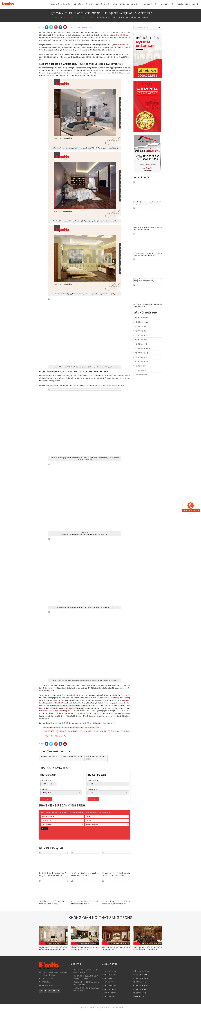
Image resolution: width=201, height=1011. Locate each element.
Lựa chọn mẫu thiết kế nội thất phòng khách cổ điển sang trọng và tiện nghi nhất (71, 728)
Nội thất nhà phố (140, 335)
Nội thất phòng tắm (139, 989)
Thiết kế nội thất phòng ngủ (85, 17)
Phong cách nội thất (129, 4)
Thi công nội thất (149, 4)
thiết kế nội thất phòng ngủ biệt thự (95, 757)
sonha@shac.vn (47, 985)
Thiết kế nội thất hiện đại (48, 756)
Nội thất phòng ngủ (141, 361)
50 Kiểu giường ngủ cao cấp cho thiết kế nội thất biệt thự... (53, 902)
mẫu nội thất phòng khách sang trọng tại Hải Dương (71, 705)
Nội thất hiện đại (140, 370)
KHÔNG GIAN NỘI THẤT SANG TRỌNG (101, 917)
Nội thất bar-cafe (109, 996)
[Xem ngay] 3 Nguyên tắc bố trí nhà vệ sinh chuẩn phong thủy (147, 229)
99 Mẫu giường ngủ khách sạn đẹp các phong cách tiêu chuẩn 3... (116, 874)
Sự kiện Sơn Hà (183, 4)
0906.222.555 (46, 982)
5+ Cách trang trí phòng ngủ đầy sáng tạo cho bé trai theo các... (53, 874)
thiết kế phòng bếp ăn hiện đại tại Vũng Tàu (54, 711)
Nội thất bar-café (141, 344)
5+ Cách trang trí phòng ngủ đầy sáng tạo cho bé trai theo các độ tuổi (147, 254)
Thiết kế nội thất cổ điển (141, 971)
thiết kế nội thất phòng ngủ (72, 756)
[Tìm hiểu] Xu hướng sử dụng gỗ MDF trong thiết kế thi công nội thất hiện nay (147, 203)
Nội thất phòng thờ (139, 993)
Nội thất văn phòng (141, 322)
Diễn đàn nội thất (141, 375)
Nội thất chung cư (110, 989)
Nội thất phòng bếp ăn (140, 985)
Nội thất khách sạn (141, 318)
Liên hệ (195, 4)
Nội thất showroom (141, 340)
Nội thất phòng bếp (141, 353)
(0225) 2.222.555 (47, 978)
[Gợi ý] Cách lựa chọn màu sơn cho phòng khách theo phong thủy (147, 280)
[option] (53, 938)
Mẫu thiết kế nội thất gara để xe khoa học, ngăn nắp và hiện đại (85, 948)
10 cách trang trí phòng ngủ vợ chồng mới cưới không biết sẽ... (116, 902)
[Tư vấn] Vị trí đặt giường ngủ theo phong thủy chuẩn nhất (85, 874)
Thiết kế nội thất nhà (82, 4)
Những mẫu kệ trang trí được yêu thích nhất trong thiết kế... (85, 902)
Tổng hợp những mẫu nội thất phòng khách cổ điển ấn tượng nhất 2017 (147, 948)
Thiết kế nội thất (68, 17)
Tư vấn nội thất (167, 4)
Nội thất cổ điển (140, 366)
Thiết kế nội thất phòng (106, 4)
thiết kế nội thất (120, 45)
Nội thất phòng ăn (141, 357)
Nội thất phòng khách (142, 348)
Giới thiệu (65, 4)
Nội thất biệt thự (140, 331)
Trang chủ (54, 4)
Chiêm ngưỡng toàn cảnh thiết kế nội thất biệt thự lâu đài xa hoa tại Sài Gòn (53, 948)
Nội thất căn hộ (140, 326)
